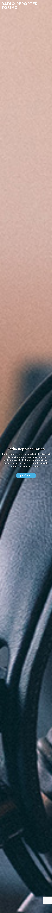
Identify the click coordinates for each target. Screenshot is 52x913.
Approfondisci (26, 475)
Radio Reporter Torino (20, 5)
